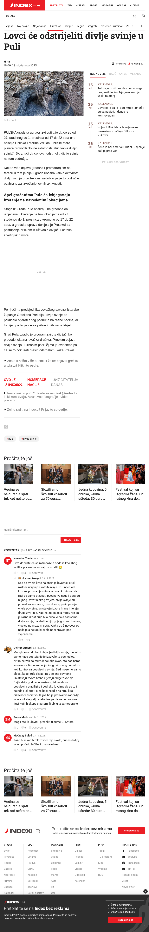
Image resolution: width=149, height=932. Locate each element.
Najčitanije (39, 26)
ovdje (22, 397)
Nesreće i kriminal (111, 26)
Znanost (9, 886)
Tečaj (101, 850)
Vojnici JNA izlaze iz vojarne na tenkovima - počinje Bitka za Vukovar (118, 129)
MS (7, 738)
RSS (100, 874)
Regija (80, 26)
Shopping (56, 850)
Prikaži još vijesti (116, 162)
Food (54, 868)
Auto (53, 880)
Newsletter (128, 886)
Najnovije (23, 26)
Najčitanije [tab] (118, 74)
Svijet (69, 26)
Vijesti (80, 5)
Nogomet (33, 850)
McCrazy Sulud (23, 735)
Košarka (32, 874)
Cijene (134, 5)
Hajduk (32, 862)
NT (8, 561)
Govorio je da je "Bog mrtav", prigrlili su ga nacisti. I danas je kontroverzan (121, 109)
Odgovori (80, 874)
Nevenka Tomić (23, 558)
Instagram (134, 862)
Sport (94, 5)
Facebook (133, 850)
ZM (7, 719)
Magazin (57, 844)
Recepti (79, 856)
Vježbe (78, 868)
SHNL (31, 868)
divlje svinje (28, 438)
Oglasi (121, 5)
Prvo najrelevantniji (39, 550)
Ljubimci (56, 862)
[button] (9, 473)
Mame (54, 874)
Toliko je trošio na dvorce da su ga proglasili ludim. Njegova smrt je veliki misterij (120, 90)
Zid (70, 5)
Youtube (132, 856)
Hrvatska (56, 26)
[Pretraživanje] (142, 16)
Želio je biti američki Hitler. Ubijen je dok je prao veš (121, 147)
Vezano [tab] (135, 74)
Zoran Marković (23, 717)
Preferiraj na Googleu (129, 63)
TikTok (132, 868)
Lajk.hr (79, 862)
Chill (53, 892)
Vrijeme (102, 868)
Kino (100, 862)
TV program (105, 856)
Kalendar (9, 892)
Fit (52, 886)
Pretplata (56, 5)
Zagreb (92, 26)
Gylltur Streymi (32, 578)
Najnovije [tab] (98, 74)
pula (10, 438)
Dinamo (32, 856)
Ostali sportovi (36, 892)
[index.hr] (24, 5)
